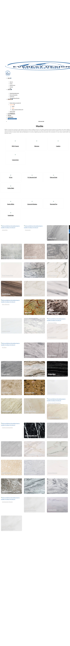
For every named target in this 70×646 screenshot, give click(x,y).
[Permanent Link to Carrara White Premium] (57, 437)
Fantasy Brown (29, 374)
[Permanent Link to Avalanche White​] (11, 493)
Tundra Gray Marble (30, 257)
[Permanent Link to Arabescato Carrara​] (34, 512)
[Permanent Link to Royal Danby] (57, 296)
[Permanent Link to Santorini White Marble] (34, 296)
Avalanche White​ (6, 491)
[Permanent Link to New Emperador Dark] (57, 314)
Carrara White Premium (54, 435)
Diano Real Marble (7, 411)
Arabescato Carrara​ (30, 510)
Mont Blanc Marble (30, 331)
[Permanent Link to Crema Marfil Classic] (57, 419)
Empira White (10, 204)
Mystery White (6, 331)
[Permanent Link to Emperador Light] (11, 394)
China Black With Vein (31, 435)
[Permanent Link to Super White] (57, 258)
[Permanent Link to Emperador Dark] (34, 394)
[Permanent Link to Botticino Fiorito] (11, 474)
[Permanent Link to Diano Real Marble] (11, 413)
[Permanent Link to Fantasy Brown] (34, 376)
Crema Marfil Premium (54, 403)
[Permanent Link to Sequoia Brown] (11, 296)
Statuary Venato (52, 275)
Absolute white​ (52, 510)
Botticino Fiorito (6, 473)
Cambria (58, 146)
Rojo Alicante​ (5, 304)
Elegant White (52, 392)
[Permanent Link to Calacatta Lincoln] (57, 456)
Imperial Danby (52, 337)
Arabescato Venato (7, 502)
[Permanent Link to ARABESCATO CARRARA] (11, 530)
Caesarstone (15, 160)
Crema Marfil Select (30, 411)
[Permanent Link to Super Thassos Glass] (11, 277)
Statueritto (28, 275)
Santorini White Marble (31, 294)
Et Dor (10, 177)
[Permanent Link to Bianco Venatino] (34, 474)
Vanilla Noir (11, 215)
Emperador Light (7, 392)
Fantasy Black (51, 374)
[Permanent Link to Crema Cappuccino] (11, 425)
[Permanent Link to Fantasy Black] (57, 376)
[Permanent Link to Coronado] (34, 227)
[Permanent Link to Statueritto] (34, 277)
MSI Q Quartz (15, 146)
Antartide (4, 230)
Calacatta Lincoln (53, 454)
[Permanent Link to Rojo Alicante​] (11, 301)
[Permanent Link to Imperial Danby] (57, 339)
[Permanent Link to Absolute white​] (57, 512)
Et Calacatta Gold (32, 177)
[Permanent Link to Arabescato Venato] (11, 499)
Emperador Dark (29, 392)
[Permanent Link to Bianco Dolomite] (57, 474)
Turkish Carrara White (8, 257)
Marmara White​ (52, 323)
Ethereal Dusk (53, 177)
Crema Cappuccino (7, 427)
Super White (51, 257)
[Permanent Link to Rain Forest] (34, 314)
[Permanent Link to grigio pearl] (34, 357)
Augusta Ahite (29, 491)
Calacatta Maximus (32, 204)
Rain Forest (28, 312)
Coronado (28, 230)
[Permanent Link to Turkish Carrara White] (11, 258)
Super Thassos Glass (7, 275)
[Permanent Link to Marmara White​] (57, 320)
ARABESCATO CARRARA (8, 528)
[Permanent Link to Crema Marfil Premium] (57, 400)
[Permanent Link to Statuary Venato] (57, 277)
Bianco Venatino (29, 473)
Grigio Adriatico (52, 355)
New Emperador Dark (54, 312)
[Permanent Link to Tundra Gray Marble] (34, 258)
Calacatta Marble (29, 454)
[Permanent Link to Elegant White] (57, 394)
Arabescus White (52, 491)
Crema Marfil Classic (53, 417)
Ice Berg (4, 347)
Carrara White (6, 454)
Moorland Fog (53, 204)
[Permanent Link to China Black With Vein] (34, 437)
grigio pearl (28, 355)
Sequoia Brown (6, 294)
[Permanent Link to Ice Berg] (11, 344)
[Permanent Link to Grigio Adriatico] (57, 357)
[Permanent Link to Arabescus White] (57, 493)
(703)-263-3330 (41, 121)
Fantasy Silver (6, 374)
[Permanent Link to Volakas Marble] (57, 240)
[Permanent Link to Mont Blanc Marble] (34, 333)
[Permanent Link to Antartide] (11, 227)
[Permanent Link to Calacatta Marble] (34, 456)
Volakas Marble (52, 238)
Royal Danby (51, 294)
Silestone (36, 146)
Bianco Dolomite (52, 473)
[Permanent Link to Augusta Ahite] (34, 493)
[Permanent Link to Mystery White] (11, 333)
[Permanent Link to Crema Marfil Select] (34, 413)
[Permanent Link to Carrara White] (11, 456)
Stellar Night (10, 188)
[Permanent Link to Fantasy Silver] (11, 376)
